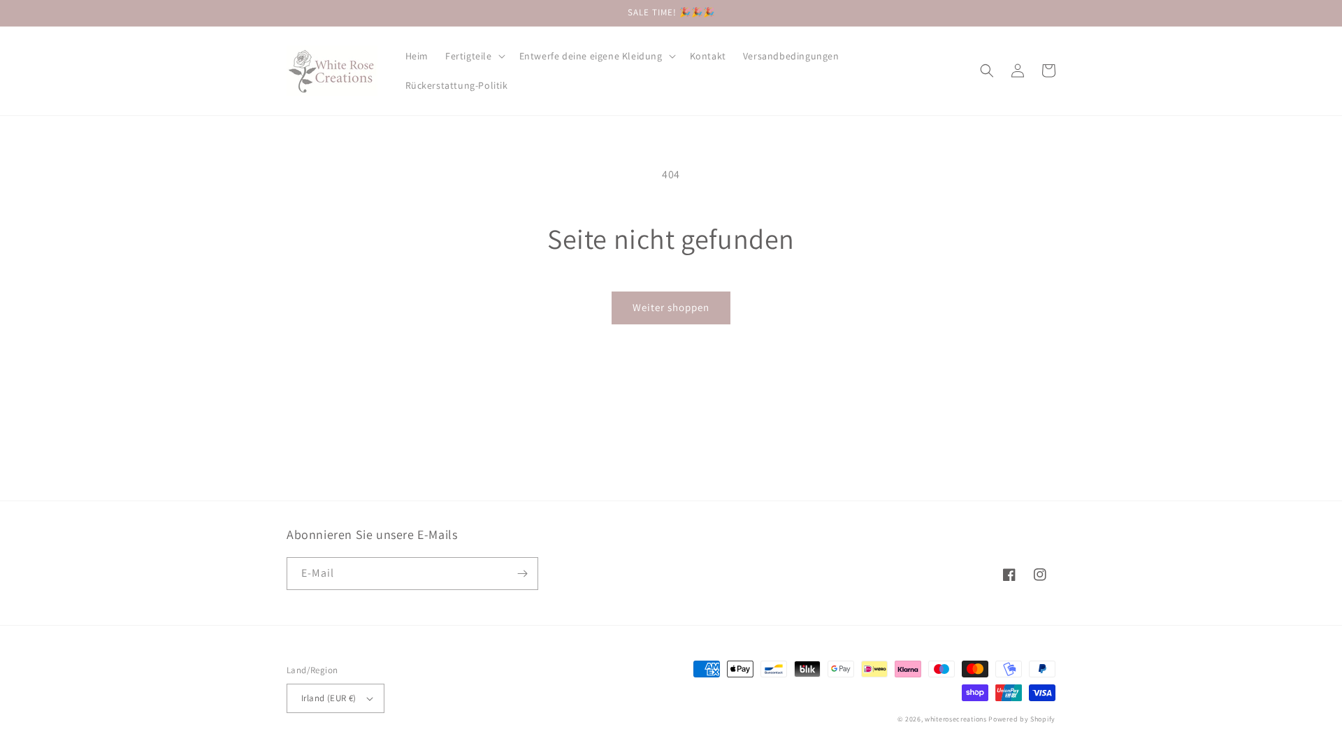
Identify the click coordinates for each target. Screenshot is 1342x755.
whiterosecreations (956, 719)
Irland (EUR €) (328, 698)
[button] (474, 56)
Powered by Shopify (1021, 719)
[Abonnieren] (522, 573)
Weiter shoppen (671, 307)
